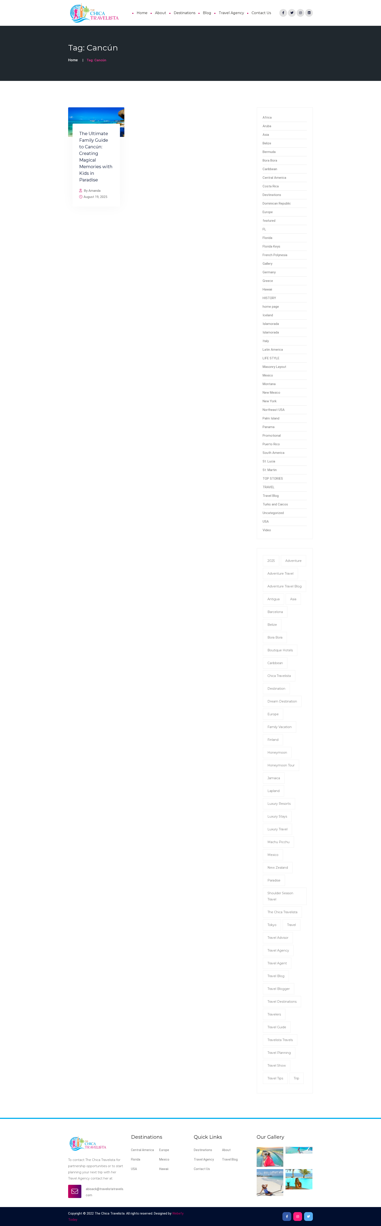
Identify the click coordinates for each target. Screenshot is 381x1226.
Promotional (272, 436)
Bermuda (269, 152)
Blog (207, 13)
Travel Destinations (282, 1002)
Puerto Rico (271, 444)
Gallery (267, 264)
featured (269, 221)
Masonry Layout (274, 367)
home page (271, 307)
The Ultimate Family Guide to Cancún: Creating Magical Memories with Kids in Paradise (95, 157)
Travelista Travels (280, 1040)
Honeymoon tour (281, 765)
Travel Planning (279, 1053)
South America (273, 453)
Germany (269, 272)
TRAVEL (269, 487)
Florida (267, 238)
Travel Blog (271, 496)
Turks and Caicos (275, 504)
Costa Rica (271, 186)
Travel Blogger (278, 989)
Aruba (267, 126)
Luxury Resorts (279, 804)
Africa (267, 117)
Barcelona (275, 612)
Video (267, 530)
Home (142, 13)
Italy (266, 341)
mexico (272, 855)
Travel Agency (231, 13)
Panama (269, 427)
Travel (291, 925)
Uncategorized (273, 513)
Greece (268, 281)
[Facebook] (283, 13)
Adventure (293, 561)
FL (264, 229)
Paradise (273, 880)
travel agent (277, 963)
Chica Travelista (279, 676)
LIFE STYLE (271, 358)
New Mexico (271, 393)
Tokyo (271, 925)
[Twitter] (292, 13)
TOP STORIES (273, 479)
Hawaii (267, 289)
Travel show (276, 1066)
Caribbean (270, 169)
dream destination (282, 701)
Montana (269, 384)
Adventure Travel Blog (284, 586)
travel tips (275, 1078)
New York (269, 401)
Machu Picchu (278, 842)
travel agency (278, 950)
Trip (296, 1078)
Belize (267, 143)
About (160, 13)
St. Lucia (269, 461)
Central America (274, 178)
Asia (266, 135)
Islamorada (271, 324)
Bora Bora (270, 160)
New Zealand (277, 868)
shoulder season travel (280, 896)
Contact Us (261, 13)
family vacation (279, 727)
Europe (268, 212)
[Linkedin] (309, 13)
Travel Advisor (277, 938)
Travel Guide (276, 1027)
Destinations (184, 13)
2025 (271, 561)
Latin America (273, 350)
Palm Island (271, 418)
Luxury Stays (277, 816)
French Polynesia (275, 255)
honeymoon (277, 753)
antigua (273, 599)
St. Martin (270, 470)
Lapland (273, 791)
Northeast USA (274, 410)
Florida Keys (271, 246)
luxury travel (277, 829)
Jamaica (273, 778)
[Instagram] (300, 13)
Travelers (274, 1014)
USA (266, 522)
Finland (272, 740)
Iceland (268, 315)
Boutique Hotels (280, 650)
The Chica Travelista (282, 912)
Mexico (268, 375)
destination (276, 689)
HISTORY (269, 298)
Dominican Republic (277, 203)
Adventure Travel (280, 574)
